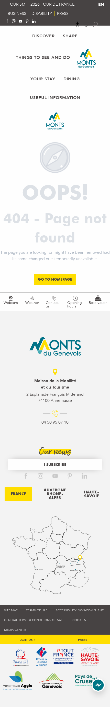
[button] (95, 24)
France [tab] (18, 494)
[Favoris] (87, 24)
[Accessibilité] (77, 24)
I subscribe (55, 464)
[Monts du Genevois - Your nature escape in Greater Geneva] (86, 58)
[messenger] (98, 690)
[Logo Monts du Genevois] (55, 346)
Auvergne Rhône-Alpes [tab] (55, 494)
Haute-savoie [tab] (91, 494)
